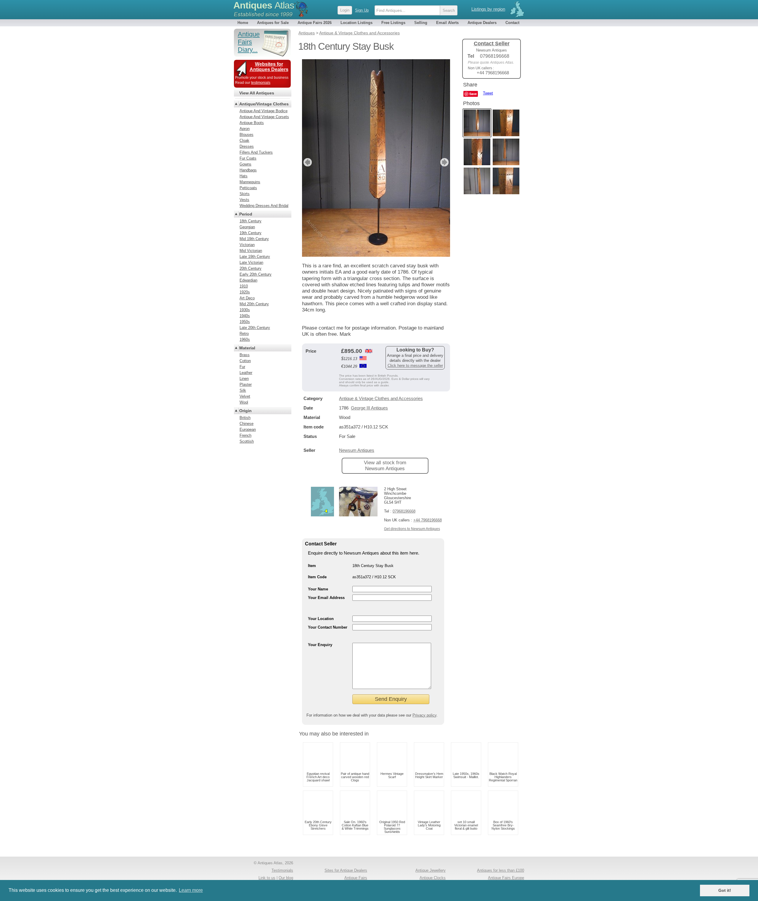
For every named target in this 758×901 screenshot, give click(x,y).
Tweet (488, 93)
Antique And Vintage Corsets (264, 117)
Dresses (247, 146)
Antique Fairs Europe (506, 878)
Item (312, 565)
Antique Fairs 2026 (315, 22)
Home (242, 22)
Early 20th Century (256, 274)
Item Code (317, 577)
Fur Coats (248, 158)
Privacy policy (424, 715)
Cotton (245, 361)
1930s (245, 310)
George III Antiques (369, 407)
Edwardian (248, 280)
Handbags (248, 170)
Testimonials (282, 870)
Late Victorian (251, 262)
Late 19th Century (255, 256)
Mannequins (250, 182)
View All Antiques (256, 93)
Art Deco (247, 298)
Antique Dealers (482, 22)
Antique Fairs (355, 878)
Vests (244, 199)
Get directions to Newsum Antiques (412, 529)
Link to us (266, 878)
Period (245, 214)
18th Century (250, 221)
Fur (242, 366)
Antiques (263, 5)
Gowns (245, 164)
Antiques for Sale (273, 22)
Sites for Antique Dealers (346, 870)
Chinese (246, 423)
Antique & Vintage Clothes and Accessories (381, 398)
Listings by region (488, 9)
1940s (245, 316)
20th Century (250, 268)
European (248, 429)
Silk (243, 390)
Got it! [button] (724, 890)
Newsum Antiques (356, 450)
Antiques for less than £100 (500, 870)
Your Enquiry (320, 645)
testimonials (260, 83)
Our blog (286, 878)
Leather (246, 372)
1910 (244, 286)
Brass (245, 355)
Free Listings (393, 22)
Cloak (244, 140)
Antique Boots (252, 123)
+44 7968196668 (427, 520)
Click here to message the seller (415, 365)
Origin (245, 410)
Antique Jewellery (430, 870)
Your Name (318, 589)
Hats (244, 176)
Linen (244, 378)
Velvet (245, 396)
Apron (245, 128)
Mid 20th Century (254, 304)
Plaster (246, 384)
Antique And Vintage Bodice (264, 111)
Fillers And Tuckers (256, 152)
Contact (512, 22)
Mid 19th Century (254, 239)
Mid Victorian (251, 250)
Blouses (246, 134)
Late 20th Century (255, 327)
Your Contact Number (327, 627)
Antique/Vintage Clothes (264, 104)
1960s (245, 339)
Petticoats (248, 188)
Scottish (247, 441)
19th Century (250, 233)
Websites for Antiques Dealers (269, 67)
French (245, 435)
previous (307, 162)
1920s (245, 292)
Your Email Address (326, 597)
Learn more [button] (191, 890)
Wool (244, 402)
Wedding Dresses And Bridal (264, 205)
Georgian (247, 227)
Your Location (321, 618)
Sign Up (362, 10)
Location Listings (356, 22)
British (245, 417)
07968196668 (404, 511)
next (445, 162)
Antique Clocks (433, 878)
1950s (245, 321)
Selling (420, 22)
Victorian (247, 244)
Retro (244, 333)
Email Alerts (447, 22)
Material (247, 348)
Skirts (245, 194)
